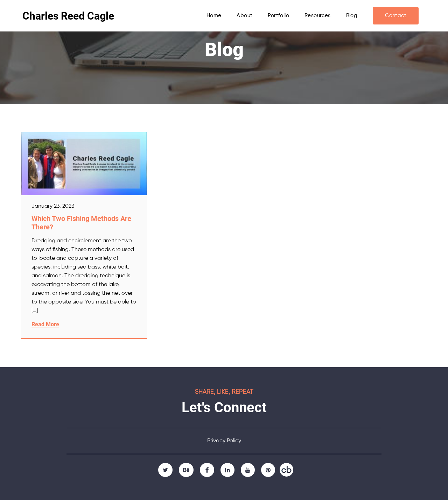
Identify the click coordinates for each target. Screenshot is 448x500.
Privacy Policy (224, 441)
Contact (395, 15)
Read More (45, 324)
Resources (317, 15)
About (244, 15)
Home (214, 15)
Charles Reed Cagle (68, 16)
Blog (352, 15)
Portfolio (278, 15)
